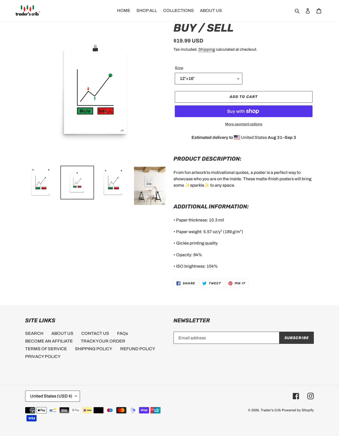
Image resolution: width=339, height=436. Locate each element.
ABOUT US (62, 333)
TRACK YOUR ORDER (103, 341)
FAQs (122, 333)
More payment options (243, 124)
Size (179, 68)
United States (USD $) (51, 396)
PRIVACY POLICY (43, 356)
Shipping (206, 49)
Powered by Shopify (298, 410)
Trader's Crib (271, 410)
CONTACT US (95, 333)
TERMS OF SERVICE (46, 349)
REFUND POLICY (137, 349)
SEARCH (34, 333)
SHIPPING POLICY (93, 349)
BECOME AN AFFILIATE (49, 341)
